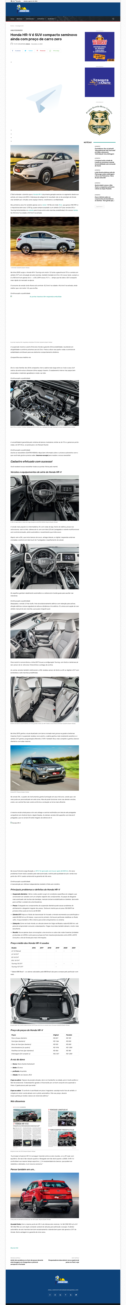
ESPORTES (97, 146)
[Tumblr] (71, 1295)
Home (12, 26)
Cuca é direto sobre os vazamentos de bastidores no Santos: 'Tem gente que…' (104, 199)
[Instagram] (55, 1295)
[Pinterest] (66, 1295)
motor (44, 205)
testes (75, 210)
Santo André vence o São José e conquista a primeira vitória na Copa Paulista (104, 187)
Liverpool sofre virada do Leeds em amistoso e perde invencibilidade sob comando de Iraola (105, 163)
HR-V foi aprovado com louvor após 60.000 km (51, 871)
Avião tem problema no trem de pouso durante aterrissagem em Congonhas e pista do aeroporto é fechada (26, 1262)
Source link (14, 1248)
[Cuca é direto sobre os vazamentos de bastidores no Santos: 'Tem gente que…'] (88, 198)
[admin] (12, 44)
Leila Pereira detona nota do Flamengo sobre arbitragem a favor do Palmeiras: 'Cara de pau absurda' (105, 175)
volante (30, 210)
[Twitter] (76, 1295)
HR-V (40, 194)
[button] (113, 18)
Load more (99, 206)
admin (28, 44)
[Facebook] (50, 1295)
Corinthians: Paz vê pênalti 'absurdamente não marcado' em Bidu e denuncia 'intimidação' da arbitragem (105, 151)
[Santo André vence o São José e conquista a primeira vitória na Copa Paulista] (88, 186)
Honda (35, 194)
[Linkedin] (60, 1295)
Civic (60, 205)
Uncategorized (19, 26)
